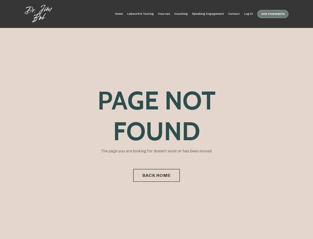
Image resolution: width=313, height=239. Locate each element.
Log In (248, 14)
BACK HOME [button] (156, 175)
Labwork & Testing (140, 14)
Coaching (181, 14)
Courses (164, 14)
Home (119, 14)
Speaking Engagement (208, 14)
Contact (234, 14)
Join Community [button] (273, 13)
